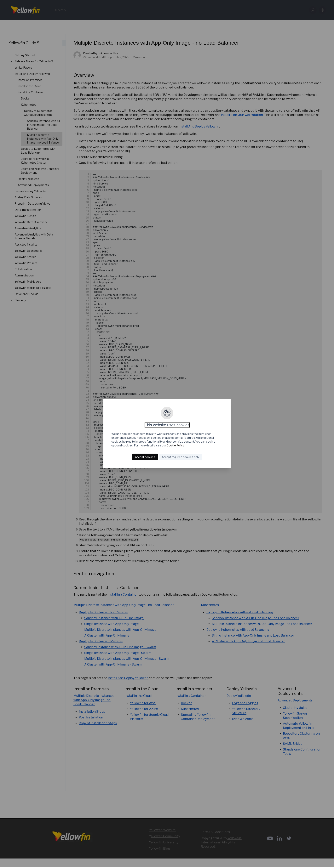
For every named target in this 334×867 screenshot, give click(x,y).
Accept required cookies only (180, 457)
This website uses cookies (167, 425)
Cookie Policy (175, 445)
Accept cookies (145, 457)
